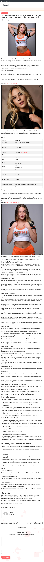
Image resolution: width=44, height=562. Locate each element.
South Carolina (24, 152)
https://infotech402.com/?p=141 (12, 83)
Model (7, 13)
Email (17, 548)
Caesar (11, 512)
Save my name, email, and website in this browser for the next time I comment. (17, 553)
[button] (11, 514)
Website (31, 548)
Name (2, 548)
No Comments (20, 20)
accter (3, 13)
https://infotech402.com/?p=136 (12, 202)
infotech (5, 5)
